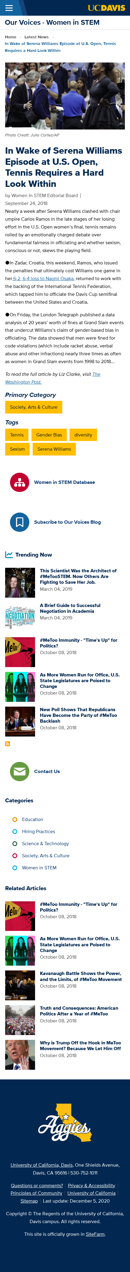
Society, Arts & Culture (33, 407)
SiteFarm (95, 1234)
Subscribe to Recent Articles (7, 743)
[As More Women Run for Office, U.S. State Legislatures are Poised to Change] (20, 686)
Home (10, 37)
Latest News (36, 37)
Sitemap (29, 1200)
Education (32, 819)
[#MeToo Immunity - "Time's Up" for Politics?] (20, 651)
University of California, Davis (42, 1165)
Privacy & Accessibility (91, 1185)
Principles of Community (36, 1193)
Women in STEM (39, 867)
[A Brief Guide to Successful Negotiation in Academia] (20, 616)
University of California (91, 1193)
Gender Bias (49, 434)
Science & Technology (45, 843)
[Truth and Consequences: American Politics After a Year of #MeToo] (20, 1019)
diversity (83, 434)
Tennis (17, 434)
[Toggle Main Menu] (9, 8)
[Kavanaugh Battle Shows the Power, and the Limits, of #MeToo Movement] (20, 985)
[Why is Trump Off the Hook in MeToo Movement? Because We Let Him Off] (20, 1054)
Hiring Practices (38, 831)
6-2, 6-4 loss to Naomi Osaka (42, 278)
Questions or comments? (37, 1185)
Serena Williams (54, 449)
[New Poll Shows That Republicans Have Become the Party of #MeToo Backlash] (20, 720)
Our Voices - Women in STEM (52, 22)
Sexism (17, 449)
